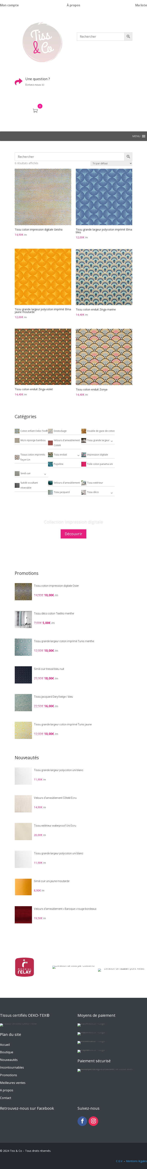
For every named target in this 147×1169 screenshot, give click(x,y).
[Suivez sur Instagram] (93, 1121)
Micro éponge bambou (33, 440)
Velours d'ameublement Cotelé (67, 443)
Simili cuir (25, 473)
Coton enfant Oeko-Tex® (34, 431)
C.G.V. (119, 1161)
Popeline (58, 464)
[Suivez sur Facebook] (82, 1121)
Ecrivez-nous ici (34, 84)
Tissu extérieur (95, 482)
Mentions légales (136, 1161)
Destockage (60, 431)
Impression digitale (97, 454)
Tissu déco (93, 492)
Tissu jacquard (62, 492)
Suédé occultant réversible (29, 485)
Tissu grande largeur (98, 440)
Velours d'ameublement (67, 482)
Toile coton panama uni (100, 464)
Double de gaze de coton (101, 431)
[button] (136, 136)
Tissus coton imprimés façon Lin (32, 457)
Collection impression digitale (73, 521)
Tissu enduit (60, 454)
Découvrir (73, 533)
